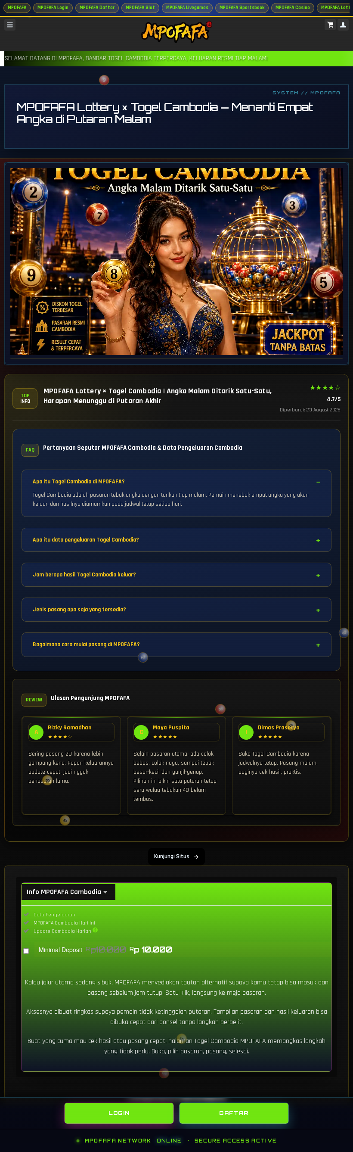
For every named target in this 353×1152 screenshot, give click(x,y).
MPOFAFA (17, 7)
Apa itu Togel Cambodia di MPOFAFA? (79, 482)
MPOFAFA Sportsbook (242, 7)
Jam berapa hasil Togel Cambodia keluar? (84, 575)
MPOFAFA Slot (140, 7)
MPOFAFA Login (52, 7)
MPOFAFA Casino (293, 7)
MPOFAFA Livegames (187, 7)
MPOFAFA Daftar (97, 7)
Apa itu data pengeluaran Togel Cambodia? (86, 540)
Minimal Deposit (105, 949)
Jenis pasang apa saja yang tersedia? (79, 609)
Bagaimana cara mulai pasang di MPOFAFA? (86, 644)
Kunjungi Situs (171, 856)
